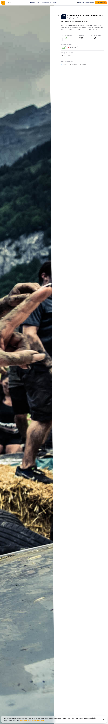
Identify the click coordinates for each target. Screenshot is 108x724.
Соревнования (46, 2)
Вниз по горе (97, 35)
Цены (38, 2)
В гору (81, 35)
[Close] (103, 719)
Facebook (84, 64)
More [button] (54, 2)
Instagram (74, 64)
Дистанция (68, 35)
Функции (32, 2)
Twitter (65, 64)
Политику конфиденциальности (32, 720)
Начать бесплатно (100, 2)
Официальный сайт (66, 55)
